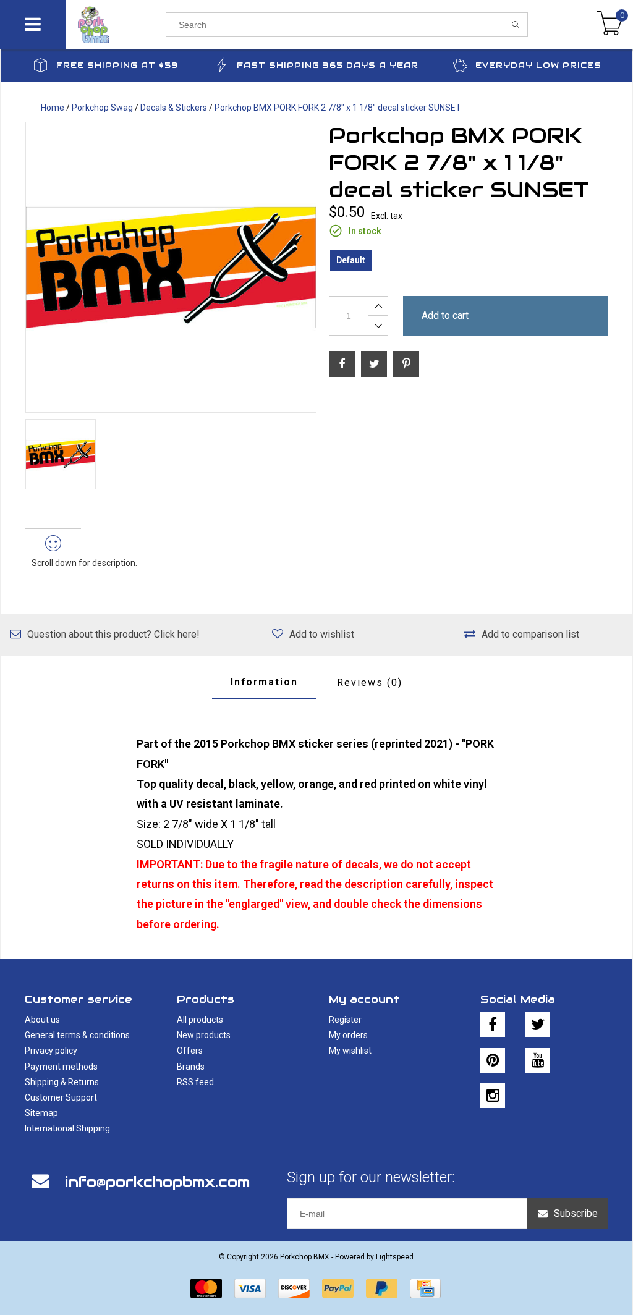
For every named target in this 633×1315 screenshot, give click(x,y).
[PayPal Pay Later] (381, 1288)
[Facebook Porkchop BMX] (492, 1024)
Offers (190, 1050)
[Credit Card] (425, 1288)
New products (204, 1035)
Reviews (369, 682)
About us (42, 1020)
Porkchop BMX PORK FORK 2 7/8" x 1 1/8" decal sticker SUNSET (338, 107)
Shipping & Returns (62, 1082)
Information (264, 682)
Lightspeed (395, 1257)
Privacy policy (51, 1050)
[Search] (516, 24)
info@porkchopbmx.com (157, 1181)
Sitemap (41, 1113)
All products (200, 1020)
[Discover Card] (294, 1288)
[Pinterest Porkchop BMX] (492, 1060)
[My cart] (610, 24)
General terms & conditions (77, 1035)
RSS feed (195, 1082)
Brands (191, 1067)
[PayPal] (338, 1288)
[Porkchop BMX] (116, 24)
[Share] (342, 364)
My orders (348, 1035)
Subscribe (576, 1213)
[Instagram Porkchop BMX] (492, 1095)
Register (345, 1020)
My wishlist (350, 1050)
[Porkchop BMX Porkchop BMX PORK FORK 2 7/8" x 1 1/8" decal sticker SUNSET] (171, 267)
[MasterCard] (206, 1288)
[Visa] (250, 1288)
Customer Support (61, 1097)
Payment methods (61, 1067)
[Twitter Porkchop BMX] (537, 1024)
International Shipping (67, 1128)
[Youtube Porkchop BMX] (537, 1060)
